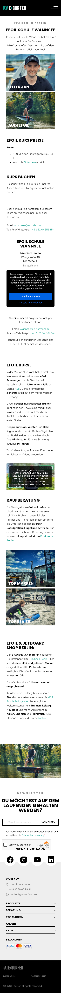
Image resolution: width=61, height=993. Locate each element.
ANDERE (11, 924)
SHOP (9, 930)
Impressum (9, 976)
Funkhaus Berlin (37, 658)
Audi (17, 388)
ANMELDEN (48, 822)
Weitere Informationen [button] (30, 302)
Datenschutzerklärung (32, 835)
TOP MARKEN (14, 917)
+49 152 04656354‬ (42, 229)
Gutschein (30, 162)
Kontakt (42, 718)
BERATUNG (13, 910)
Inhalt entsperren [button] (30, 296)
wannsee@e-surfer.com (28, 225)
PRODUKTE (13, 903)
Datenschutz (39, 976)
